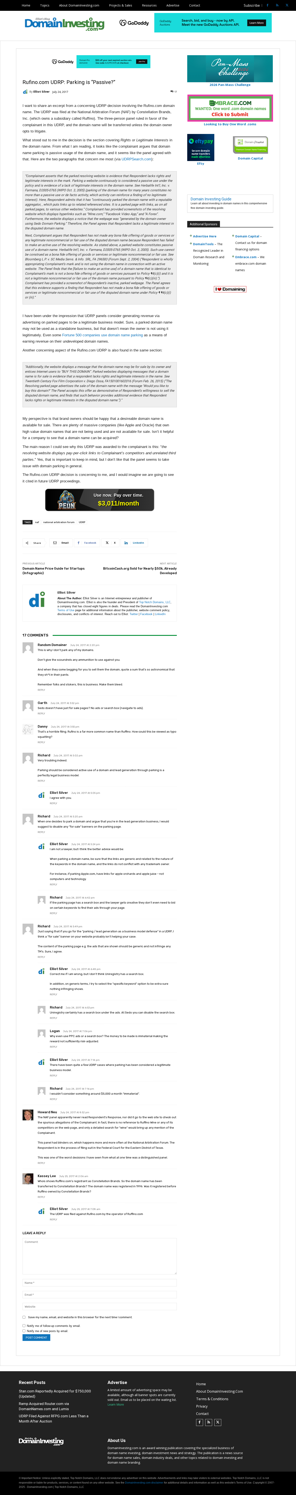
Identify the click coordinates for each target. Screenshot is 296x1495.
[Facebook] (267, 5)
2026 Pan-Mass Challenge (230, 84)
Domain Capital (247, 236)
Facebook (146, 614)
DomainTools (203, 244)
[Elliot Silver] (26, 92)
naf (37, 522)
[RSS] (277, 5)
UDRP (82, 522)
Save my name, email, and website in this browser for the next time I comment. (80, 1317)
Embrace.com (246, 257)
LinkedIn (160, 614)
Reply (41, 690)
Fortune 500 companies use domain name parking (102, 335)
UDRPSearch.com (136, 159)
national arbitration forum (59, 522)
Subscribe (252, 5)
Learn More (115, 1404)
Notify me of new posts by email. (47, 1331)
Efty (200, 163)
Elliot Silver (41, 91)
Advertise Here (204, 236)
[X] (287, 5)
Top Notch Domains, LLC (155, 602)
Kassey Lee (47, 1176)
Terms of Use (65, 610)
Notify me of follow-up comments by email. (54, 1325)
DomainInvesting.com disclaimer (144, 1482)
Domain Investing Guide (211, 199)
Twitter (134, 614)
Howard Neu (47, 1112)
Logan (55, 1031)
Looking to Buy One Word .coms (230, 124)
